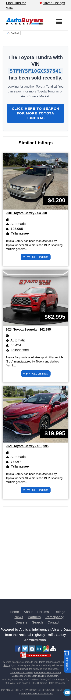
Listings (59, 612)
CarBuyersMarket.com (21, 672)
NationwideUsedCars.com (47, 672)
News (19, 617)
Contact (53, 622)
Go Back (15, 33)
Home (14, 612)
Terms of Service (47, 662)
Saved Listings (54, 3)
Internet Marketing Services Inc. (37, 693)
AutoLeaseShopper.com (24, 676)
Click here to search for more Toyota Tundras (35, 113)
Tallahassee (20, 233)
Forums (43, 612)
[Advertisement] (35, 545)
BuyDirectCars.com (48, 676)
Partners (34, 617)
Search (37, 622)
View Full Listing (35, 257)
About (28, 612)
